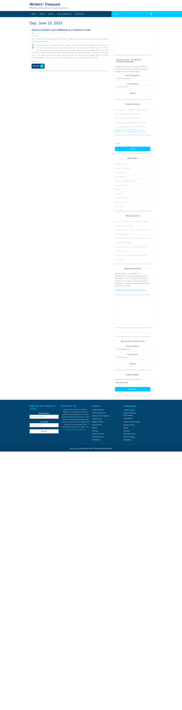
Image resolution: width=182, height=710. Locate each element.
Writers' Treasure (45, 4)
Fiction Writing (120, 172)
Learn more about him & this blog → (131, 290)
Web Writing (119, 207)
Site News (118, 194)
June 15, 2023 (38, 33)
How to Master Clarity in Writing (127, 114)
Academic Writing (121, 164)
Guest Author (51, 33)
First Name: (132, 84)
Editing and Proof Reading (124, 181)
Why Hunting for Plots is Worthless (128, 118)
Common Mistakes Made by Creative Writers (131, 110)
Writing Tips (79, 14)
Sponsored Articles (122, 198)
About (33, 14)
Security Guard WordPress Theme (84, 448)
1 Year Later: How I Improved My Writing (130, 127)
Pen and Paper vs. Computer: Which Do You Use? (128, 130)
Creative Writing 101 (64, 14)
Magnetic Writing (121, 185)
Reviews (118, 189)
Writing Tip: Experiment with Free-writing (130, 122)
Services (51, 14)
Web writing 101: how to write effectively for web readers (131, 132)
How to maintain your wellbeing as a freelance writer (61, 30)
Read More (38, 66)
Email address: (133, 75)
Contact (42, 14)
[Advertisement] (129, 40)
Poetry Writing (120, 177)
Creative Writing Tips (122, 168)
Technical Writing (121, 202)
